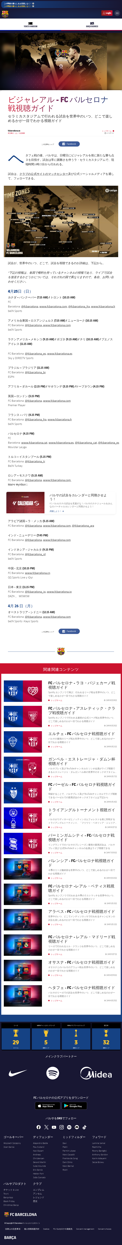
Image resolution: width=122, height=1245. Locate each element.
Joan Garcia (8, 1147)
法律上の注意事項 (12, 1229)
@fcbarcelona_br (35, 372)
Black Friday (9, 1201)
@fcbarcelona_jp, (35, 591)
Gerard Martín (39, 1162)
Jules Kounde (39, 1166)
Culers (106, 13)
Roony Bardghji (99, 1150)
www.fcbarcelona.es (59, 353)
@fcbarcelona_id (35, 554)
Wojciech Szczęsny (12, 1143)
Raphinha (96, 1147)
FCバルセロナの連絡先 (62, 1229)
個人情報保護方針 (31, 1229)
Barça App (8, 1197)
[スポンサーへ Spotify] (52, 1073)
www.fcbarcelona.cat (34, 442)
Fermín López (69, 1150)
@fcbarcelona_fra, (79, 306)
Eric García (38, 1169)
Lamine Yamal (98, 1143)
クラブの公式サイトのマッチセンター (43, 174)
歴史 (35, 1201)
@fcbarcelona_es (108, 442)
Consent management (85, 1229)
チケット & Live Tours (11, 1191)
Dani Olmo (67, 1162)
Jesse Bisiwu (98, 1162)
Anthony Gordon (100, 1154)
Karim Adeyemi (99, 1158)
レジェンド (38, 1197)
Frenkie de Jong (70, 1158)
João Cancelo (39, 1177)
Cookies (46, 1229)
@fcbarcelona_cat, (86, 442)
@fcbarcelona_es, (36, 353)
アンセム (37, 1193)
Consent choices (104, 1229)
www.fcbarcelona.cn (37, 573)
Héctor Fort (38, 1173)
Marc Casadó (69, 1154)
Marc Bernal (68, 1166)
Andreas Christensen (38, 1156)
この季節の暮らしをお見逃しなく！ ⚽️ (19, 4)
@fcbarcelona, (30, 306)
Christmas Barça (11, 1205)
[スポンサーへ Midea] (95, 1073)
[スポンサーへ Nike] (18, 1073)
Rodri (65, 1169)
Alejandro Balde (40, 1143)
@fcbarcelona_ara (83, 525)
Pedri (65, 1147)
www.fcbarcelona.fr (103, 306)
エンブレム (38, 1189)
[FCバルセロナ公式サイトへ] (5, 14)
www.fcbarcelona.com (53, 306)
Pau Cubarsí (38, 1147)
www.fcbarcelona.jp (59, 591)
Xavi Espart (38, 1150)
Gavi (65, 1143)
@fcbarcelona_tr (35, 461)
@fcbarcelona (33, 525)
